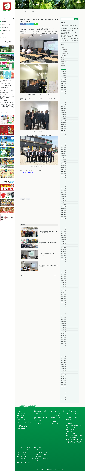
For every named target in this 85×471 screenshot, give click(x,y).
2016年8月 (63, 296)
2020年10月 (63, 202)
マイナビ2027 (38, 450)
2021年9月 (63, 182)
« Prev (22, 275)
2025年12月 (63, 85)
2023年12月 (63, 130)
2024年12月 (63, 106)
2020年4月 (63, 210)
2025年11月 (63, 87)
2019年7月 (63, 227)
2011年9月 (63, 386)
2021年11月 (63, 179)
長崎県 (28, 199)
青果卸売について (39, 413)
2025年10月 (63, 89)
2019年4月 (63, 233)
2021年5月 (63, 190)
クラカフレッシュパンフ (24, 462)
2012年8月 (63, 380)
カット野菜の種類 (55, 415)
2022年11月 (63, 155)
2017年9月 (63, 270)
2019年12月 (63, 218)
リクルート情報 (55, 423)
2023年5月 (63, 143)
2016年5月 (63, 302)
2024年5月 (63, 120)
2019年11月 (63, 220)
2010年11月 (63, 394)
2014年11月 (63, 335)
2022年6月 (63, 165)
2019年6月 (63, 229)
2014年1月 (63, 349)
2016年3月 (63, 306)
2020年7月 (63, 206)
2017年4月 (63, 280)
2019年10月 (63, 222)
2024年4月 (63, 122)
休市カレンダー (22, 419)
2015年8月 (63, 317)
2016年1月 (63, 309)
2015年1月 (63, 331)
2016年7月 (63, 298)
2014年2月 (63, 347)
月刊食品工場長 (71, 433)
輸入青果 (63, 65)
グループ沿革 (38, 421)
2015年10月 (63, 315)
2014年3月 (63, 345)
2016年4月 (63, 304)
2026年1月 (63, 83)
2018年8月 (63, 249)
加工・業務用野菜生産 (72, 413)
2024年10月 (63, 110)
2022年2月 (63, 173)
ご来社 (23, 199)
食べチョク (37, 460)
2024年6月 (63, 118)
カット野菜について (56, 413)
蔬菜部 (62, 63)
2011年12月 (63, 384)
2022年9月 (63, 159)
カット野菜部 (64, 49)
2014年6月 (63, 341)
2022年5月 (63, 167)
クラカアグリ (64, 51)
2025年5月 (63, 98)
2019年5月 (63, 231)
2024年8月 (63, 114)
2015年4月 (63, 325)
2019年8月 (63, 225)
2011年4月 (63, 390)
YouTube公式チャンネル (41, 452)
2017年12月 (63, 265)
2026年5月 (63, 75)
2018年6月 (63, 253)
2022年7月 (63, 163)
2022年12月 (63, 153)
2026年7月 (63, 71)
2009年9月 (63, 399)
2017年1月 (63, 286)
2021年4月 (63, 192)
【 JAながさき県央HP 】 (26, 172)
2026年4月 (63, 77)
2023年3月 (63, 147)
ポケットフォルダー (23, 450)
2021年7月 (63, 186)
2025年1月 (63, 104)
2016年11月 (63, 290)
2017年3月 (63, 282)
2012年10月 (63, 376)
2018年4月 (63, 257)
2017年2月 (63, 284)
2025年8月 (63, 93)
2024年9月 (63, 112)
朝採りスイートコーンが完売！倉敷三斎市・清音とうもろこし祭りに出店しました (69, 40)
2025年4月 (63, 100)
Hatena (32, 23)
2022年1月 (63, 175)
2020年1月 (63, 216)
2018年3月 (63, 259)
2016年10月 (63, 292)
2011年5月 (63, 388)
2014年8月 (63, 337)
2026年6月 (63, 73)
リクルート (63, 55)
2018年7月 (63, 251)
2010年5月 (63, 397)
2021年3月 (63, 194)
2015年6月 (63, 321)
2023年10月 (63, 134)
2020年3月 (63, 212)
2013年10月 (63, 354)
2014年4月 (63, 343)
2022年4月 (63, 169)
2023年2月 (63, 149)
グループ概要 (38, 423)
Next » (55, 275)
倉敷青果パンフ (22, 454)
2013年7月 (63, 360)
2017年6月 (63, 276)
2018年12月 (63, 241)
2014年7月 (63, 339)
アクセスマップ (22, 417)
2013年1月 (63, 370)
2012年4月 (63, 382)
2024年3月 (63, 124)
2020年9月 (63, 204)
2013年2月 (63, 368)
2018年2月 (63, 261)
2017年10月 (63, 268)
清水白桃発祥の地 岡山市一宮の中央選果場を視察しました (69, 33)
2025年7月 (63, 95)
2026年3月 (63, 79)
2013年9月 (63, 356)
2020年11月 (63, 200)
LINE (36, 23)
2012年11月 (63, 374)
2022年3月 (63, 171)
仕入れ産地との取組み (56, 417)
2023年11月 (63, 132)
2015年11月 (63, 313)
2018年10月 (63, 245)
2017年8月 (63, 272)
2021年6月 (63, 188)
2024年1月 (63, 128)
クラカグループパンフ (24, 452)
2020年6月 (63, 208)
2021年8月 (63, 184)
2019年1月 (63, 239)
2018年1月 (63, 263)
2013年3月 (63, 366)
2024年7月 (63, 116)
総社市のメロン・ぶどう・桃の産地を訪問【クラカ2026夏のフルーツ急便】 (69, 36)
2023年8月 (63, 138)
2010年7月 (63, 395)
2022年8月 (63, 161)
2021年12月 (63, 177)
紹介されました (64, 61)
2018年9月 (63, 247)
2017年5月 (63, 278)
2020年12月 (63, 198)
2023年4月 (63, 145)
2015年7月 (63, 319)
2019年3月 (63, 235)
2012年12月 (63, 372)
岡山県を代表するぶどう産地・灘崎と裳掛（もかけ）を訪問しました (69, 29)
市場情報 (63, 57)
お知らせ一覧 (21, 413)
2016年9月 (63, 294)
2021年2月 (63, 196)
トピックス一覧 (20, 11)
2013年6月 (63, 362)
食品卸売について (71, 419)
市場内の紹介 (21, 415)
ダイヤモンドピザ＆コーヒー (42, 458)
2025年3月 (63, 102)
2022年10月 (63, 157)
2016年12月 (63, 288)
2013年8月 (63, 358)
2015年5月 (63, 323)
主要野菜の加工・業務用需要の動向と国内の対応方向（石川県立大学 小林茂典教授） (74, 441)
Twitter (28, 23)
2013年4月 (63, 364)
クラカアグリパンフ (23, 456)
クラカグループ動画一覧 (24, 422)
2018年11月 (63, 243)
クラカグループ (64, 53)
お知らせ (63, 47)
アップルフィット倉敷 (40, 454)
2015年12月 (63, 311)
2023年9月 (63, 136)
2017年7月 (63, 274)
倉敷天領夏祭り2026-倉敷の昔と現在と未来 (69, 26)
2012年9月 (63, 378)
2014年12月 (63, 333)
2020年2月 (63, 214)
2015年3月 (63, 327)
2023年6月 (63, 141)
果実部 (62, 59)
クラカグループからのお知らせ (31, 4)
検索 (76, 19)
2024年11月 (63, 108)
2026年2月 (63, 81)
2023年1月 (63, 151)
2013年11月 (63, 352)
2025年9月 (63, 91)
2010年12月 (63, 392)
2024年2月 (63, 126)
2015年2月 (63, 329)
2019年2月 (63, 237)
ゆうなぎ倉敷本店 (39, 456)
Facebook (23, 23)
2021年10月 (63, 181)
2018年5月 (63, 255)
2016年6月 (63, 300)
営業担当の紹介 (22, 428)
